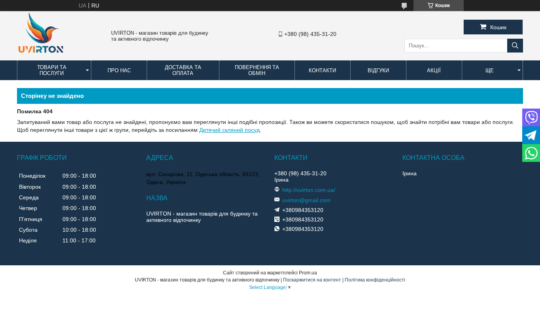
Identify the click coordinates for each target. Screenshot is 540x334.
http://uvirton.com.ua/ (308, 190)
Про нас (119, 70)
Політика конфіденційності (375, 280)
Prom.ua (308, 273)
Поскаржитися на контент (312, 280)
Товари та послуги (51, 70)
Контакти (322, 70)
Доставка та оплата (183, 70)
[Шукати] (515, 46)
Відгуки (378, 70)
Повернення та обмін (257, 70)
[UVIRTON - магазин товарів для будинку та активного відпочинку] (40, 57)
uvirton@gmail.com (306, 200)
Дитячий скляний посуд (229, 130)
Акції (434, 70)
